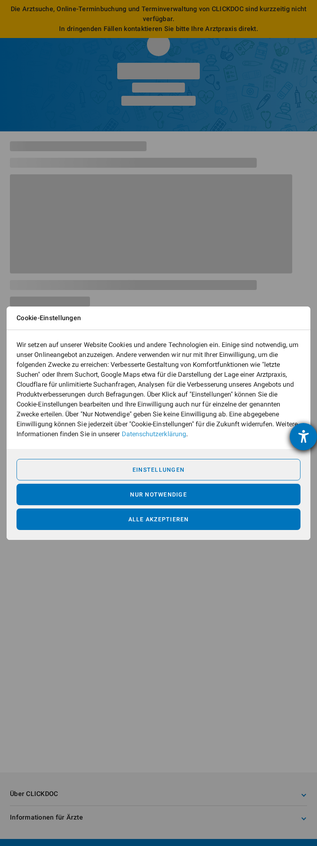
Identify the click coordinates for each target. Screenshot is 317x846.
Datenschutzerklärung (154, 434)
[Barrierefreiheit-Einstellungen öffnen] (303, 436)
